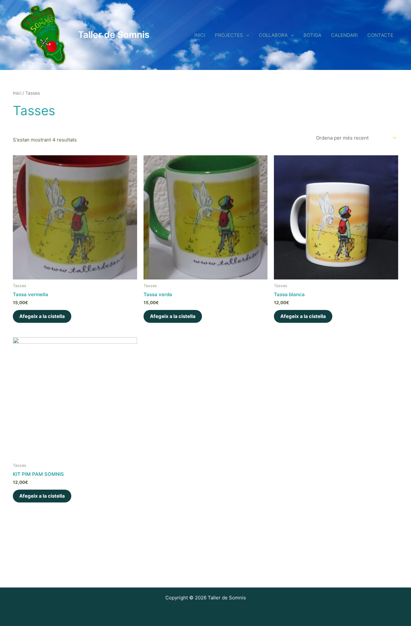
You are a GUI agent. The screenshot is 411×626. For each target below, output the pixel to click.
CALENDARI (344, 35)
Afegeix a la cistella (42, 316)
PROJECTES (229, 35)
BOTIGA (312, 35)
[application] (246, 35)
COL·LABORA (273, 35)
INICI (199, 35)
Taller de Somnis (113, 34)
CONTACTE (380, 35)
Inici (17, 93)
